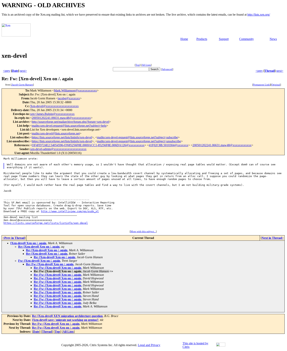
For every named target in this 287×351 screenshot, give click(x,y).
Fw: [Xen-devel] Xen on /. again (39, 260)
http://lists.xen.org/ (258, 14)
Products (201, 39)
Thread (270, 70)
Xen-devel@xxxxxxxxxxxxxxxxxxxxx (54, 106)
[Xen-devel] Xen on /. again (28, 243)
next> (23, 70)
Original (275, 84)
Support (224, 39)
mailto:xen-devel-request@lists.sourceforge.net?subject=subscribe (137, 137)
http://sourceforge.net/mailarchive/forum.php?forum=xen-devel (70, 121)
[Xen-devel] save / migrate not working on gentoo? (65, 320)
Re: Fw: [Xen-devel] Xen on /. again (49, 264)
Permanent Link (261, 84)
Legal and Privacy (149, 345)
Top (137, 64)
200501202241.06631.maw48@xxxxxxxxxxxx (61, 117)
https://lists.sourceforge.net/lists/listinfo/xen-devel (62, 137)
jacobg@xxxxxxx (69, 98)
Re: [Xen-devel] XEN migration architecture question (67, 316)
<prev (6, 70)
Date (15, 70)
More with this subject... (143, 231)
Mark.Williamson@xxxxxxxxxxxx (75, 90)
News (273, 39)
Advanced (167, 69)
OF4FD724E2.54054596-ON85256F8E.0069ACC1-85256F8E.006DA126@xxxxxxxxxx (88, 145)
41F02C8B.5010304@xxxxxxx (168, 145)
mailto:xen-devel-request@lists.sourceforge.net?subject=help (69, 125)
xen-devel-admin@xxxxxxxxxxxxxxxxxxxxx (58, 149)
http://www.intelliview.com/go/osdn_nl (70, 211)
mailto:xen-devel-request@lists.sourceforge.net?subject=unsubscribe (139, 141)
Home (184, 39)
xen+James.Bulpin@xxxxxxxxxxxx (52, 114)
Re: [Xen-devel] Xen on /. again (39, 246)
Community (246, 39)
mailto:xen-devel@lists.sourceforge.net (56, 133)
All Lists (146, 64)
